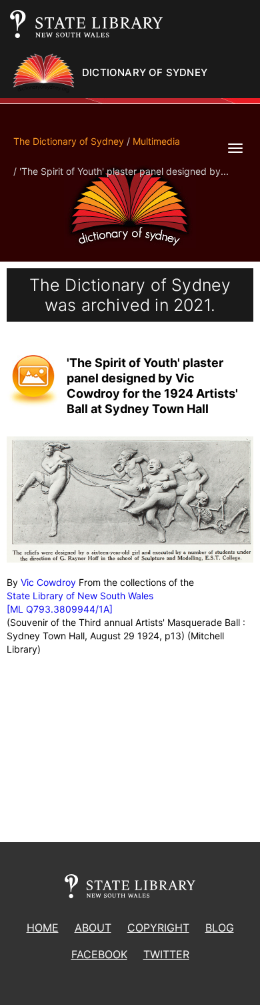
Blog (219, 927)
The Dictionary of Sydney (68, 141)
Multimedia (156, 141)
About (93, 927)
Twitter (166, 954)
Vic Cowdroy (48, 582)
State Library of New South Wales (80, 595)
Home (43, 927)
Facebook (99, 954)
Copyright (158, 927)
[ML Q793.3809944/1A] (60, 609)
